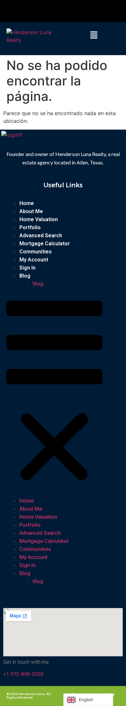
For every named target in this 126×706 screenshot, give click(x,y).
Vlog (37, 284)
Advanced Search (40, 235)
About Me (31, 211)
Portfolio (30, 227)
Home (26, 203)
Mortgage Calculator (44, 243)
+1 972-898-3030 (23, 674)
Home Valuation (38, 219)
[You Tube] (62, 11)
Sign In (27, 268)
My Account (33, 260)
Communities (35, 252)
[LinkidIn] (80, 11)
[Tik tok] (71, 11)
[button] (93, 35)
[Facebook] (49, 11)
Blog (24, 276)
